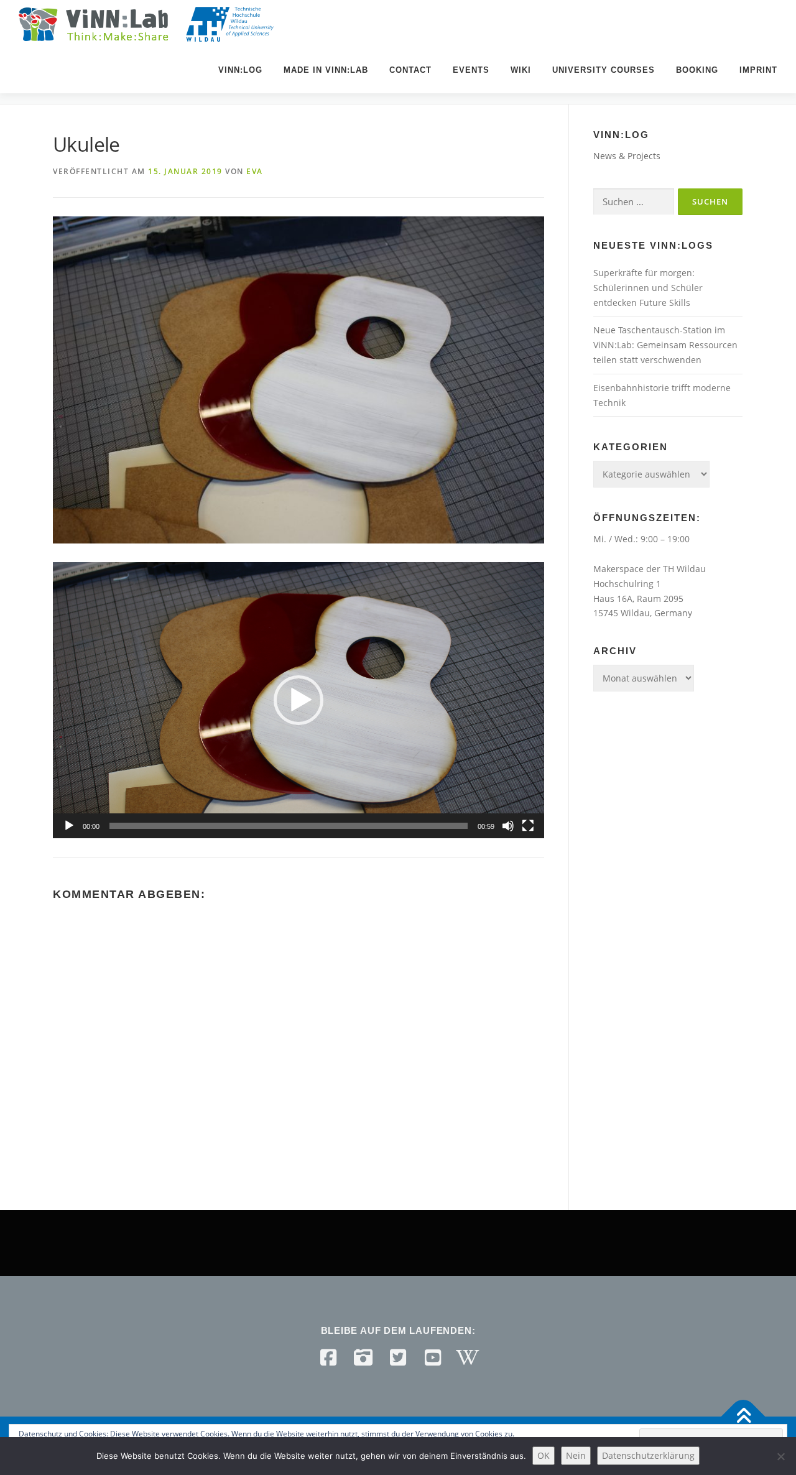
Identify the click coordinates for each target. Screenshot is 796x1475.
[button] (298, 700)
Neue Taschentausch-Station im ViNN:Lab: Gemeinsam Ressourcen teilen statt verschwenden (665, 345)
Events (471, 70)
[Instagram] (363, 1357)
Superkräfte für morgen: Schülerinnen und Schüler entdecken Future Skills (648, 287)
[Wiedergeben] (69, 826)
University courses (603, 70)
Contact (410, 70)
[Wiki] (467, 1357)
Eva (254, 171)
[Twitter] (398, 1357)
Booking (697, 70)
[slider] (288, 826)
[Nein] (780, 1456)
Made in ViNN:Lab (326, 70)
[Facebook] (328, 1357)
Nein (576, 1455)
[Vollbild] (528, 826)
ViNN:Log (240, 70)
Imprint (758, 70)
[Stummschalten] (508, 826)
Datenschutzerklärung (648, 1455)
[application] (298, 700)
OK (543, 1455)
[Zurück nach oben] (743, 1417)
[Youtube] (432, 1357)
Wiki (521, 70)
